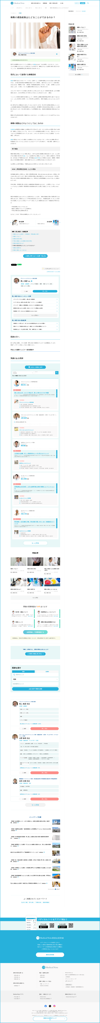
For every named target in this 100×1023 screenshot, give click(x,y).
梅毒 (46, 7)
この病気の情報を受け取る (34, 654)
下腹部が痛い (38, 902)
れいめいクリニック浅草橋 (25, 498)
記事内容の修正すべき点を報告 (53, 271)
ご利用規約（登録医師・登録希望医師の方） (74, 986)
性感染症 (13, 129)
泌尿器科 (27, 283)
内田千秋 (24, 513)
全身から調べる (28, 7)
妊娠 (24, 155)
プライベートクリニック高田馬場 (26, 402)
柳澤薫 (23, 445)
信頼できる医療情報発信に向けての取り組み (74, 974)
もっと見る (35, 543)
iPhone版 (16, 996)
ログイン (77, 3)
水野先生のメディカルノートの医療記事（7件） (30, 767)
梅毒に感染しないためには (19, 250)
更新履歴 (84, 11)
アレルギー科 (31, 740)
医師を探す (42, 977)
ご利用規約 (67, 976)
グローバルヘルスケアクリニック (26, 429)
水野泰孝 (24, 418)
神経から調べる (38, 7)
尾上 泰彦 (25, 281)
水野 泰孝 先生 (24, 738)
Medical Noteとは (69, 972)
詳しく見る (44, 728)
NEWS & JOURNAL (44, 985)
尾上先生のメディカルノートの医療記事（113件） (31, 723)
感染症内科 (25, 740)
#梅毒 (20, 13)
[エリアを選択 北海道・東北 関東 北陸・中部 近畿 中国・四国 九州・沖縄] (35, 679)
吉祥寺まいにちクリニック (25, 463)
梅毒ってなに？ (16, 236)
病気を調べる (19, 7)
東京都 (22, 283)
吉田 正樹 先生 (24, 781)
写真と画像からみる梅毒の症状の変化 (22, 241)
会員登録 (83, 3)
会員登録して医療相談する (35, 632)
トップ (12, 7)
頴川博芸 (24, 478)
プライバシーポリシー (70, 978)
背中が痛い (31, 902)
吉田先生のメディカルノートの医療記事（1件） (30, 794)
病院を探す (42, 975)
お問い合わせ (68, 981)
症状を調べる (17, 977)
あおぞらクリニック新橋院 (25, 530)
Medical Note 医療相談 (45, 998)
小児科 (37, 740)
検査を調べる (17, 979)
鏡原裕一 (24, 384)
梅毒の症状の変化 (17, 238)
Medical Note (43, 996)
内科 (30, 783)
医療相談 (45, 3)
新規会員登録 (50, 954)
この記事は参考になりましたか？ (51, 268)
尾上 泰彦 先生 (24, 704)
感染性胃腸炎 (46, 902)
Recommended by (51, 889)
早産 (39, 157)
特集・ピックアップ (44, 983)
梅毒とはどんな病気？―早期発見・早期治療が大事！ (25, 234)
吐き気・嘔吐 (24, 902)
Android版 (16, 998)
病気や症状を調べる (36, 3)
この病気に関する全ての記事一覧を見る (35, 256)
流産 (36, 157)
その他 (61, 3)
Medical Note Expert (70, 996)
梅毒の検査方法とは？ (18, 243)
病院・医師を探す (53, 3)
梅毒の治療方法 (16, 247)
